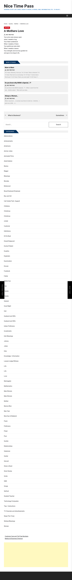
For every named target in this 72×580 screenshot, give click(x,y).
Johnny (6, 341)
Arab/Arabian (8, 161)
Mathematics (8, 386)
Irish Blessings (8, 336)
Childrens (7, 206)
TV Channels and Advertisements (14, 511)
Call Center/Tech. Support (12, 201)
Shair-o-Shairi (8, 466)
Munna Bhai (8, 406)
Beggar (6, 171)
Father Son (7, 281)
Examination (8, 261)
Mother (7, 27)
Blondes (6, 181)
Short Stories (8, 471)
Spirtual (6, 491)
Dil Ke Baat (7, 236)
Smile (5, 476)
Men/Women (8, 391)
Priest (5, 431)
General (6, 301)
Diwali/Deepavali (9, 241)
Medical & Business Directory (14, 538)
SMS (5, 481)
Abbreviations (8, 136)
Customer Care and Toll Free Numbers (16, 536)
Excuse (6, 266)
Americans (7, 146)
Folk (5, 286)
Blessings (7, 176)
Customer (7, 226)
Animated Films (9, 156)
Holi (5, 311)
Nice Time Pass (19, 6)
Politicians (7, 426)
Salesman (7, 451)
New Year (7, 411)
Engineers (7, 256)
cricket (6, 221)
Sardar (6, 456)
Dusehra (6, 251)
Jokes (6, 346)
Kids (5, 351)
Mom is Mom (9, 67)
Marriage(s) (7, 381)
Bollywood (7, 186)
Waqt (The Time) (9, 516)
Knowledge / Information (11, 356)
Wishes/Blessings (9, 521)
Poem (6, 421)
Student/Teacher (9, 496)
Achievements (8, 141)
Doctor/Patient (8, 246)
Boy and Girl (8, 196)
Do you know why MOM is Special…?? (18, 83)
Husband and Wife (9, 316)
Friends (6, 291)
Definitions (7, 231)
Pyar (5, 436)
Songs (6, 486)
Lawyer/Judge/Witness (11, 361)
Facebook (7, 271)
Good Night (7, 306)
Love (5, 376)
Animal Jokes (8, 151)
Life (5, 366)
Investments (8, 331)
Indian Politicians (9, 326)
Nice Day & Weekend (10, 416)
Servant (6, 461)
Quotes (6, 441)
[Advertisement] (36, 554)
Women (6, 526)
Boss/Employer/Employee (12, 191)
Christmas (7, 211)
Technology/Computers (11, 501)
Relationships (8, 446)
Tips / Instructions (9, 506)
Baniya (6, 166)
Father (6, 276)
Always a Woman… (11, 96)
